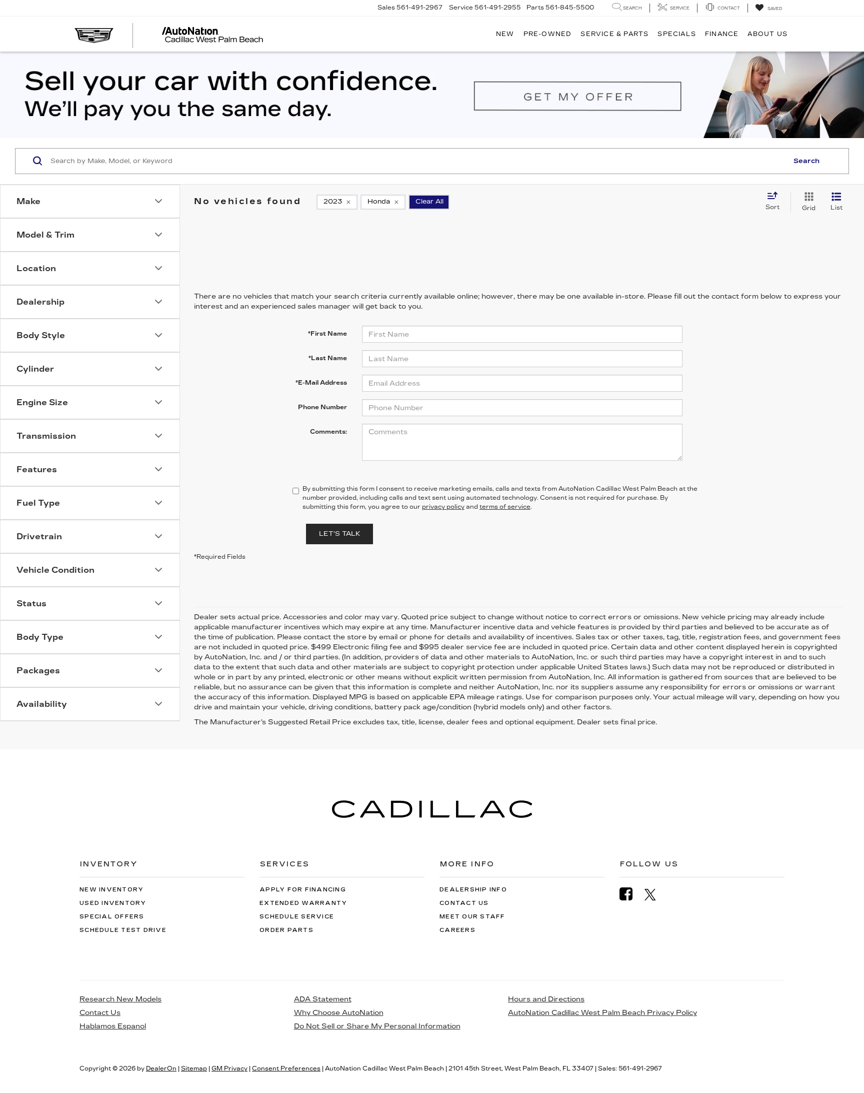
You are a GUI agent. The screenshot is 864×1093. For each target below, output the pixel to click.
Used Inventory (113, 903)
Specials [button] (677, 34)
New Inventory (112, 889)
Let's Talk (339, 534)
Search (807, 161)
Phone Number (322, 407)
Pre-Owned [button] (548, 34)
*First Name (327, 333)
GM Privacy (230, 1068)
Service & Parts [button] (614, 34)
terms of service (505, 506)
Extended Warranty (303, 903)
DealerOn (161, 1068)
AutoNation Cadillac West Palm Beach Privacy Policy (602, 1012)
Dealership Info (473, 889)
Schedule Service (297, 916)
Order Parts (287, 930)
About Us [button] (768, 34)
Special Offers (112, 916)
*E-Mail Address (321, 382)
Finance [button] (721, 34)
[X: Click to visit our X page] (655, 894)
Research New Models (121, 999)
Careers (458, 930)
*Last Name (327, 358)
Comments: (328, 431)
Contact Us (464, 903)
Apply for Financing (303, 889)
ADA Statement (323, 999)
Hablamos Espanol (113, 1026)
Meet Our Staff (473, 916)
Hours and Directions (546, 999)
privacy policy (443, 506)
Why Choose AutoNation (339, 1012)
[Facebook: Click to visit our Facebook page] (631, 894)
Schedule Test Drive (123, 930)
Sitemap (194, 1068)
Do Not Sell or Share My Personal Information (377, 1026)
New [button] (505, 34)
